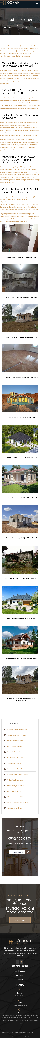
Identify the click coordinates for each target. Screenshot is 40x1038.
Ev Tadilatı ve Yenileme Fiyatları (17, 729)
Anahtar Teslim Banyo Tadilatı (17, 735)
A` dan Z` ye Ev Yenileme (15, 780)
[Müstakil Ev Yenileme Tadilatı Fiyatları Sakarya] (20, 438)
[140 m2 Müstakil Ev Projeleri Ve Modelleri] (20, 600)
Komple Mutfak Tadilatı (15, 741)
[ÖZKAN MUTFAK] (20, 941)
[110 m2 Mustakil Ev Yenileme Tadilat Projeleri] (20, 478)
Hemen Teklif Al (21, 920)
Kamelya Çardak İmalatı (15, 808)
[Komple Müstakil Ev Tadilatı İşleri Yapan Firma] (20, 318)
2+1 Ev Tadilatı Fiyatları (15, 757)
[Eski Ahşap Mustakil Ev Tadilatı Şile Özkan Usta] (20, 559)
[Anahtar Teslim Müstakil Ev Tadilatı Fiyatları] (20, 238)
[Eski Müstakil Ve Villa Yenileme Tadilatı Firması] (20, 639)
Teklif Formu (20, 975)
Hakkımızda (20, 971)
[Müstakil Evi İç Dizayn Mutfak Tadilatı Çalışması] (20, 278)
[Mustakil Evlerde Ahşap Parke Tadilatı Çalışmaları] (20, 358)
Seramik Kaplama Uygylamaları (17, 802)
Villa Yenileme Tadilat (14, 791)
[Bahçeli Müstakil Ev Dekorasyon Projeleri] (20, 398)
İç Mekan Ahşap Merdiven (15, 785)
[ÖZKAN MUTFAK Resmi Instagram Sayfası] (21, 962)
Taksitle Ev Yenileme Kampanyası (18, 769)
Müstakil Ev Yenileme (14, 763)
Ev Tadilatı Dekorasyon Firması (17, 774)
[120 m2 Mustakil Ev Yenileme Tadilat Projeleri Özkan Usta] (20, 518)
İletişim (20, 980)
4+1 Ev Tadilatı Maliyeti (15, 746)
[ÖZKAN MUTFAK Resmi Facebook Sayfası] (17, 962)
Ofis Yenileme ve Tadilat (15, 797)
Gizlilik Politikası (15, 1037)
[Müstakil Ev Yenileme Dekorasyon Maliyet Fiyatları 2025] (20, 679)
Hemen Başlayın (17, 852)
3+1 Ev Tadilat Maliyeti (14, 752)
